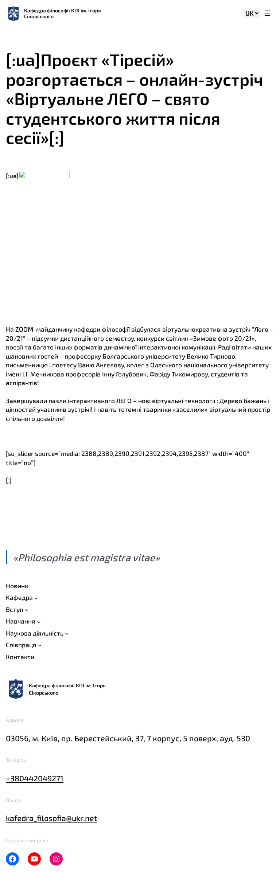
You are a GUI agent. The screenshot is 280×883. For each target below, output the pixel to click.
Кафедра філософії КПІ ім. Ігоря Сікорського (62, 13)
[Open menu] (267, 13)
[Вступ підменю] (26, 610)
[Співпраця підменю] (40, 645)
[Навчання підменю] (38, 621)
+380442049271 (34, 778)
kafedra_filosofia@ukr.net (51, 818)
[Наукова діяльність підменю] (67, 633)
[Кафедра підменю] (36, 597)
